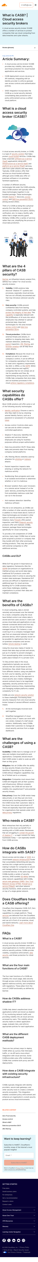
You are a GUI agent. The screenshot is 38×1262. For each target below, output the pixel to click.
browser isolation (12, 346)
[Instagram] (23, 1240)
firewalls (17, 520)
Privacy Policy (20, 1168)
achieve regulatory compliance (22, 383)
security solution (18, 154)
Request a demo (7, 1201)
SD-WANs (24, 877)
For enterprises (7, 1195)
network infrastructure (21, 859)
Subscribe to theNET (19, 1163)
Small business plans (9, 1191)
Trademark (26, 1252)
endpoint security (26, 522)
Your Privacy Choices (14, 1252)
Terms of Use (7, 1250)
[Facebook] (4, 1240)
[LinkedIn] (13, 1240)
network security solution (24, 695)
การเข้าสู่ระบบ (26, 5)
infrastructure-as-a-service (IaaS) (15, 164)
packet (8, 344)
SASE (29, 857)
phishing (18, 459)
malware (27, 459)
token (7, 420)
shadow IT (12, 197)
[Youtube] (18, 1240)
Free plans (5, 1188)
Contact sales (7, 1204)
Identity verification (12, 410)
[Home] (4, 5)
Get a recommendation (10, 1198)
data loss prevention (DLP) (22, 199)
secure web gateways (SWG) (13, 881)
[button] (19, 48)
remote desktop (14, 644)
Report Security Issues (21, 1250)
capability (9, 315)
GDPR (27, 366)
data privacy (7, 812)
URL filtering (25, 344)
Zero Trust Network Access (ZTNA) (17, 882)
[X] (9, 1240)
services (5, 915)
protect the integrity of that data (18, 312)
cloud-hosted (14, 156)
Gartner (5, 279)
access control (11, 327)
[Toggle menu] (35, 5)
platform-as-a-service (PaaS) (13, 166)
